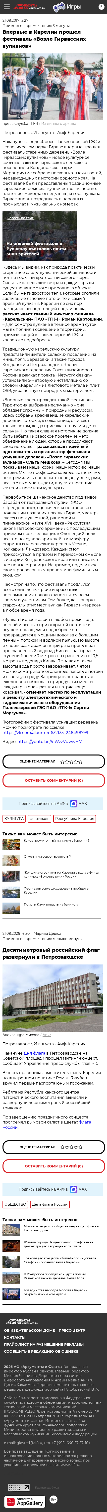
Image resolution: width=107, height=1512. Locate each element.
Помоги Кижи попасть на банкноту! (51, 904)
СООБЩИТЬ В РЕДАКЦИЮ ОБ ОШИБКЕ (41, 1351)
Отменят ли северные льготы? (47, 856)
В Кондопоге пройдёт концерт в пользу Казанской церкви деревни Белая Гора (55, 1276)
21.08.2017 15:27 (15, 20)
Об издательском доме (29, 1330)
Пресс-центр (72, 1330)
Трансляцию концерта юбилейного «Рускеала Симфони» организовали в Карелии (60, 1260)
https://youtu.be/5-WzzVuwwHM (49, 741)
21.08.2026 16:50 (16, 933)
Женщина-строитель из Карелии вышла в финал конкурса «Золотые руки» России (61, 874)
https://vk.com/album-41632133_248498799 (45, 732)
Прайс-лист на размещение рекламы (44, 1344)
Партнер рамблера (47, 1487)
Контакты (14, 1337)
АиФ (47, 1035)
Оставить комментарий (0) (54, 780)
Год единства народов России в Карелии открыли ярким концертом (56, 1292)
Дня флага (34, 1053)
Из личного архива (58, 123)
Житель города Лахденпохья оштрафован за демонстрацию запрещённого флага (58, 1244)
